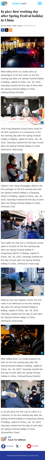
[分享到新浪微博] (10, 30)
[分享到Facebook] (2, 30)
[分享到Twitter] (6, 30)
